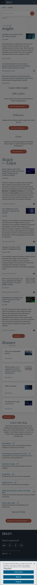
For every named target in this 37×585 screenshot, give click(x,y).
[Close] (34, 564)
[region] (18, 573)
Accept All (18, 582)
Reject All (18, 577)
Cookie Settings (18, 572)
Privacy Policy (16, 568)
